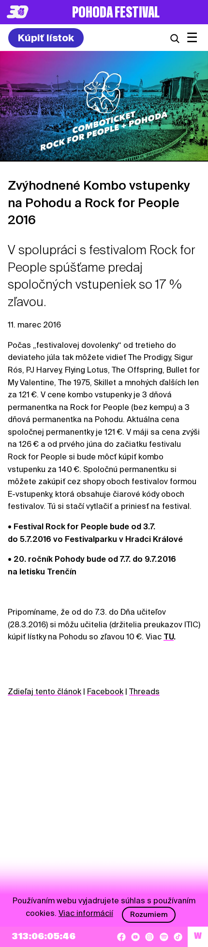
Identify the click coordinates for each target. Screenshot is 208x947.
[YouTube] (135, 936)
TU (168, 636)
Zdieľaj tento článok (44, 691)
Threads (144, 691)
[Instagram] (149, 936)
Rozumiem (149, 914)
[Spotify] (164, 936)
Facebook (105, 691)
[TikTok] (178, 936)
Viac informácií (86, 913)
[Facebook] (121, 936)
